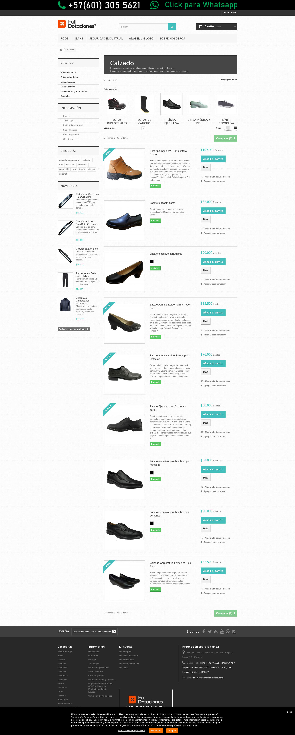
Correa (91, 169)
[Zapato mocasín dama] (124, 221)
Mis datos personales (129, 663)
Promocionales (65, 703)
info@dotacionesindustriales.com (208, 678)
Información (71, 108)
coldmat (63, 174)
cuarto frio (64, 169)
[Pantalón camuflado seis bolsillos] (65, 280)
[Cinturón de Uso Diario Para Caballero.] (65, 201)
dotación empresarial (69, 160)
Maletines (62, 687)
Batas (60, 655)
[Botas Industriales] (117, 104)
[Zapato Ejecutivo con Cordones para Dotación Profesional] (124, 424)
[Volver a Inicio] (61, 50)
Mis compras (125, 651)
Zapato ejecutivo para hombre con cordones (169, 514)
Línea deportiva (68, 82)
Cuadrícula (228, 130)
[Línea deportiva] (226, 104)
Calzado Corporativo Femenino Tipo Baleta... (170, 565)
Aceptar (172, 730)
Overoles (62, 695)
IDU (61, 165)
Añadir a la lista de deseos (217, 177)
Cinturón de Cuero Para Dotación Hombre (87, 222)
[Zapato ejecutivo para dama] (124, 272)
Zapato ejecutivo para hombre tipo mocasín (169, 463)
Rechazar (156, 730)
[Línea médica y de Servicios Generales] (199, 104)
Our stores (68, 139)
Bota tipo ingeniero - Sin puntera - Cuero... (169, 153)
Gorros (61, 683)
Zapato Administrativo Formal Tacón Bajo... (170, 306)
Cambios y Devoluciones (100, 696)
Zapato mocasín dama (162, 202)
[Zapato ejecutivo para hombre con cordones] (124, 530)
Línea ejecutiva (68, 87)
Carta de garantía (71, 134)
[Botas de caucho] (144, 104)
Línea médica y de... (199, 121)
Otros (60, 691)
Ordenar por (109, 128)
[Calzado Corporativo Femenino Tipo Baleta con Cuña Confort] (124, 581)
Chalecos (62, 671)
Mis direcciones (126, 659)
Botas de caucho (68, 72)
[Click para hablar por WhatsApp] (147, 5)
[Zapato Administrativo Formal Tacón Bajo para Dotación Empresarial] (124, 323)
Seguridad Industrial (106, 38)
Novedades (69, 186)
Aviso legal (68, 121)
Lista (235, 130)
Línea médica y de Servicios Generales (74, 93)
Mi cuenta (126, 646)
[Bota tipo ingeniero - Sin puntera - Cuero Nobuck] (124, 169)
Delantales (62, 679)
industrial (82, 165)
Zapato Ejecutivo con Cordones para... (168, 408)
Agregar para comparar (215, 181)
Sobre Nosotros (172, 38)
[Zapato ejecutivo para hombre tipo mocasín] (124, 479)
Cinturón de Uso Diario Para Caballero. (87, 195)
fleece (82, 169)
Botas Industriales (69, 77)
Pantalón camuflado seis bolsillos (86, 274)
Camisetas (62, 667)
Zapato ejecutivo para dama (166, 253)
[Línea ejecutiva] (171, 104)
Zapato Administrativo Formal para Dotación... (169, 357)
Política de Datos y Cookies (101, 679)
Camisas (62, 663)
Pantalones (63, 699)
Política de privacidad (73, 125)
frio (74, 169)
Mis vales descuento (128, 655)
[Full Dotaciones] (86, 24)
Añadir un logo (141, 38)
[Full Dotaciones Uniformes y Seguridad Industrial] (146, 701)
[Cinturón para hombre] (65, 255)
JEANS (79, 38)
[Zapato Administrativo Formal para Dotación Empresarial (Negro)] (124, 374)
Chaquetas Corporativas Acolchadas (82, 301)
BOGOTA (70, 165)
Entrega (66, 116)
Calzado (61, 659)
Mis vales (123, 667)
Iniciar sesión (229, 12)
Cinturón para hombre (87, 248)
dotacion (87, 160)
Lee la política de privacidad (131, 730)
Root (65, 38)
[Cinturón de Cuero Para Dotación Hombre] (65, 228)
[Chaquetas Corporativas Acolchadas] (65, 304)
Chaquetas (63, 675)
